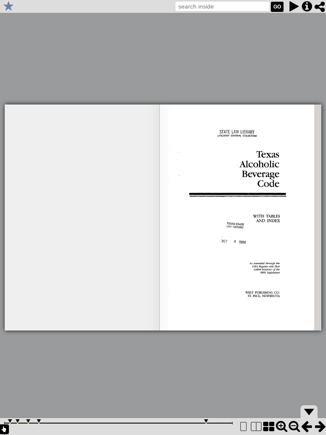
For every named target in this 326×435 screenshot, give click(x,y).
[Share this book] (319, 6)
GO (277, 7)
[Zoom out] (294, 426)
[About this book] (307, 6)
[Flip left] (307, 426)
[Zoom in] (281, 426)
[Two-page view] (256, 426)
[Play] (294, 6)
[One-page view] (243, 426)
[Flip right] (319, 426)
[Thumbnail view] (268, 426)
